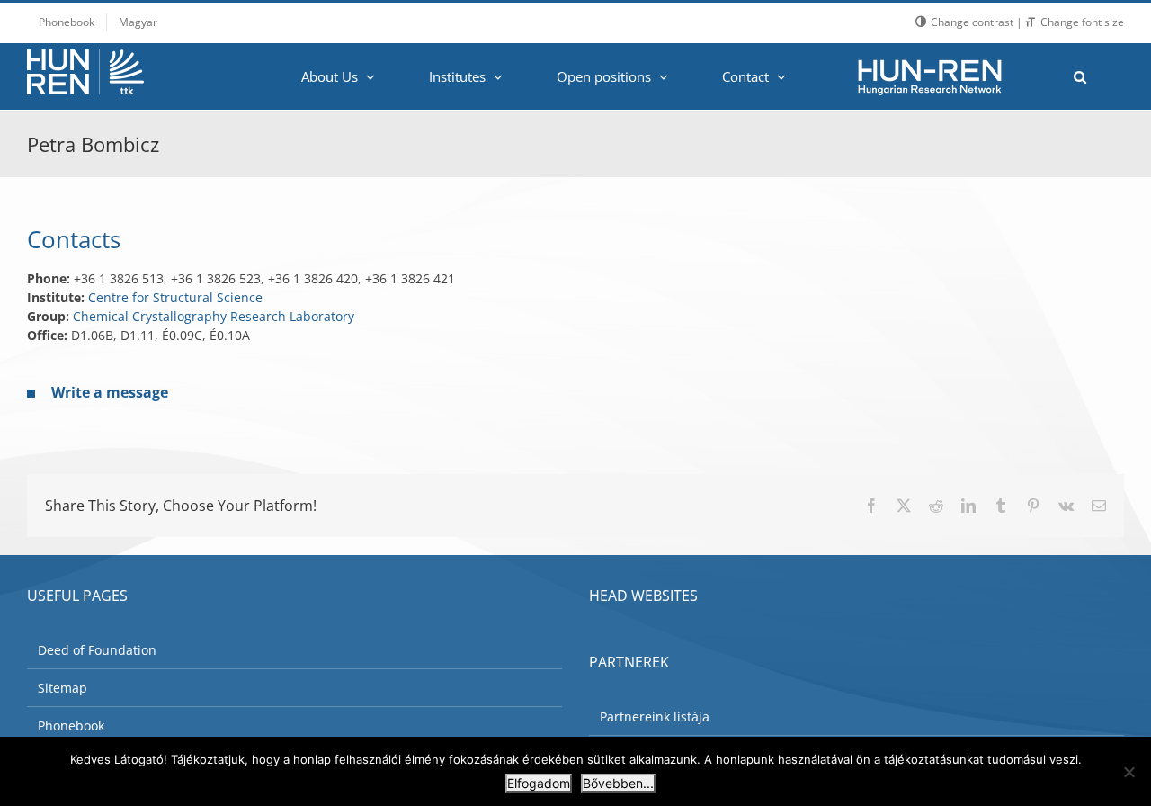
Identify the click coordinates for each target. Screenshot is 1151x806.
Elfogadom (538, 783)
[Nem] (1129, 772)
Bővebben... (618, 783)
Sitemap (62, 687)
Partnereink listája (654, 716)
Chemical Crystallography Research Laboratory (213, 316)
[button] (1079, 76)
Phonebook (71, 725)
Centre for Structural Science (175, 297)
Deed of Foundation (97, 649)
